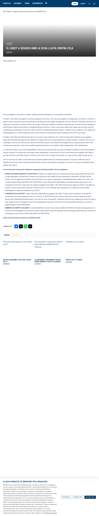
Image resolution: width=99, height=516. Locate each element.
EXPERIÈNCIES (37, 3)
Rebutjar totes (78, 497)
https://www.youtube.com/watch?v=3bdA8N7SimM (21, 218)
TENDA (27, 3)
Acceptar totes (90, 497)
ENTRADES (17, 3)
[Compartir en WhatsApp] (25, 226)
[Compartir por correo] (30, 226)
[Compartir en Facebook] (16, 226)
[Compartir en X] (21, 226)
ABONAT (83, 4)
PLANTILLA (7, 3)
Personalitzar (66, 497)
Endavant (9, 44)
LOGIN (75, 4)
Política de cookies (51, 513)
